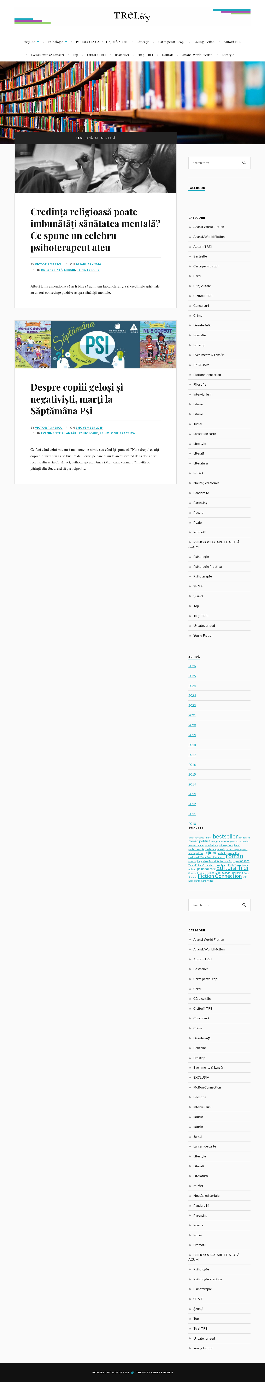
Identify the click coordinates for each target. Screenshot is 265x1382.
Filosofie (199, 384)
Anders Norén (162, 1372)
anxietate (231, 849)
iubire (205, 861)
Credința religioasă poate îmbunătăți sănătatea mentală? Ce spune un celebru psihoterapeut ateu (95, 229)
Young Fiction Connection (201, 865)
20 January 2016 (88, 264)
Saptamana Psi (224, 861)
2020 (192, 725)
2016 (192, 764)
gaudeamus (210, 849)
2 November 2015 (89, 427)
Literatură (200, 463)
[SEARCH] (244, 163)
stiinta (197, 881)
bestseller (225, 836)
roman (234, 855)
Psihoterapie (88, 269)
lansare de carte (196, 837)
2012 (192, 804)
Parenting (200, 502)
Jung (199, 861)
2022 (192, 705)
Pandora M (201, 493)
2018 (192, 745)
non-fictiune (211, 845)
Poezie (198, 512)
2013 (192, 794)
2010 (192, 823)
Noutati (167, 55)
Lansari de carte (204, 433)
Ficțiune (29, 42)
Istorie (198, 404)
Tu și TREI (146, 55)
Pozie (197, 522)
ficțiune (210, 852)
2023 (192, 695)
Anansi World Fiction (197, 55)
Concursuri (201, 305)
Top (75, 55)
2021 (192, 715)
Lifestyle (228, 55)
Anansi (208, 837)
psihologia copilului (229, 845)
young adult (241, 849)
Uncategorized (204, 625)
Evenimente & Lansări (47, 55)
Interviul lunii (203, 394)
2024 (192, 686)
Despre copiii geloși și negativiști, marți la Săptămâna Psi (76, 399)
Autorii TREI (233, 42)
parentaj (234, 841)
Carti (197, 276)
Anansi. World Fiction (209, 236)
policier (192, 869)
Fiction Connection (207, 374)
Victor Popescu (49, 264)
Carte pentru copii (171, 42)
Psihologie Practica (117, 433)
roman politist (199, 841)
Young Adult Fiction (220, 841)
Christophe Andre (197, 873)
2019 (192, 735)
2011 (192, 814)
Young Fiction (204, 42)
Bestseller (122, 55)
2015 (192, 774)
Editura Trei (232, 867)
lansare (244, 861)
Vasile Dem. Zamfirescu (212, 857)
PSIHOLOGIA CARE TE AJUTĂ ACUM (102, 42)
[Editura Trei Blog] (132, 22)
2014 (192, 784)
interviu (221, 849)
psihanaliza (205, 869)
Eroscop (199, 345)
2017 (192, 755)
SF (214, 869)
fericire (191, 853)
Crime (197, 315)
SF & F (198, 586)
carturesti (194, 857)
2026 (192, 666)
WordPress (120, 1372)
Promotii (199, 532)
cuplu (236, 861)
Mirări (69, 269)
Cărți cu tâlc (202, 286)
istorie (192, 861)
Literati (198, 453)
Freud (212, 861)
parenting (207, 880)
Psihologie (55, 42)
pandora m (244, 837)
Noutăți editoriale (206, 483)
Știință (198, 596)
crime (199, 853)
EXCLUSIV (201, 365)
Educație (143, 42)
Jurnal (197, 424)
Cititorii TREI (96, 55)
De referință (52, 269)
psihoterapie (196, 849)
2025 (192, 676)
